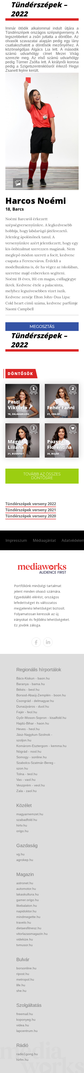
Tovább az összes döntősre (42, 476)
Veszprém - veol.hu (30, 785)
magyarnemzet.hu (29, 814)
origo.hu (22, 831)
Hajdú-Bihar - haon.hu (32, 723)
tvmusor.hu (24, 945)
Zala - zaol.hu (26, 791)
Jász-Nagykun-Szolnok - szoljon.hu (34, 737)
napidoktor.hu (26, 911)
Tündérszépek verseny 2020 (30, 516)
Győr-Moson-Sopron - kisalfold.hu (41, 718)
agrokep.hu (24, 860)
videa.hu (22, 1025)
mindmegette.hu (28, 917)
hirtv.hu (21, 825)
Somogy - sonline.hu (31, 757)
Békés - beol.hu (27, 689)
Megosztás (42, 326)
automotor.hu (26, 889)
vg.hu (20, 854)
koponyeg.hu (25, 1019)
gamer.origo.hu (27, 900)
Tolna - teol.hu (26, 774)
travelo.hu (23, 922)
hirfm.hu (22, 1060)
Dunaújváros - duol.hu (32, 706)
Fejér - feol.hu (26, 712)
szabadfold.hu (26, 820)
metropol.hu (25, 979)
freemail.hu (24, 1014)
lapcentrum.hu (27, 1031)
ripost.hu (22, 974)
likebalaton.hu (26, 905)
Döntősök (20, 373)
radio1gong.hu (27, 1054)
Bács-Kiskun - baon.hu (33, 678)
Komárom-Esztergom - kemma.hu (41, 746)
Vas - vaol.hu (25, 779)
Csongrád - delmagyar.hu (35, 701)
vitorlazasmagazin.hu (32, 934)
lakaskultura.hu (27, 894)
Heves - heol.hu (28, 729)
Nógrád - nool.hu (28, 751)
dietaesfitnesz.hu (28, 928)
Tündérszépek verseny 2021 (30, 509)
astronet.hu (24, 883)
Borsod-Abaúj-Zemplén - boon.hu (41, 695)
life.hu (20, 985)
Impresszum (16, 540)
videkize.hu (24, 939)
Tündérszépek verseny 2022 (30, 503)
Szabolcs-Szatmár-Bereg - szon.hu (35, 765)
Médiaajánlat (44, 540)
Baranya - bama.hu (30, 684)
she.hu (21, 991)
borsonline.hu (26, 968)
